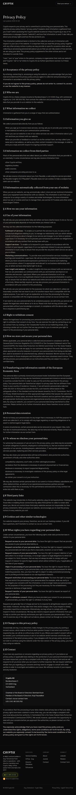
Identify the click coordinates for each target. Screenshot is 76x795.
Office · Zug (30, 759)
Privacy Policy (56, 788)
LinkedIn (63, 756)
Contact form (65, 762)
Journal (45, 759)
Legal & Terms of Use (67, 788)
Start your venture (64, 3)
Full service (29, 767)
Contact (46, 762)
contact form (64, 297)
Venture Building (31, 756)
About (45, 756)
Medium (63, 759)
